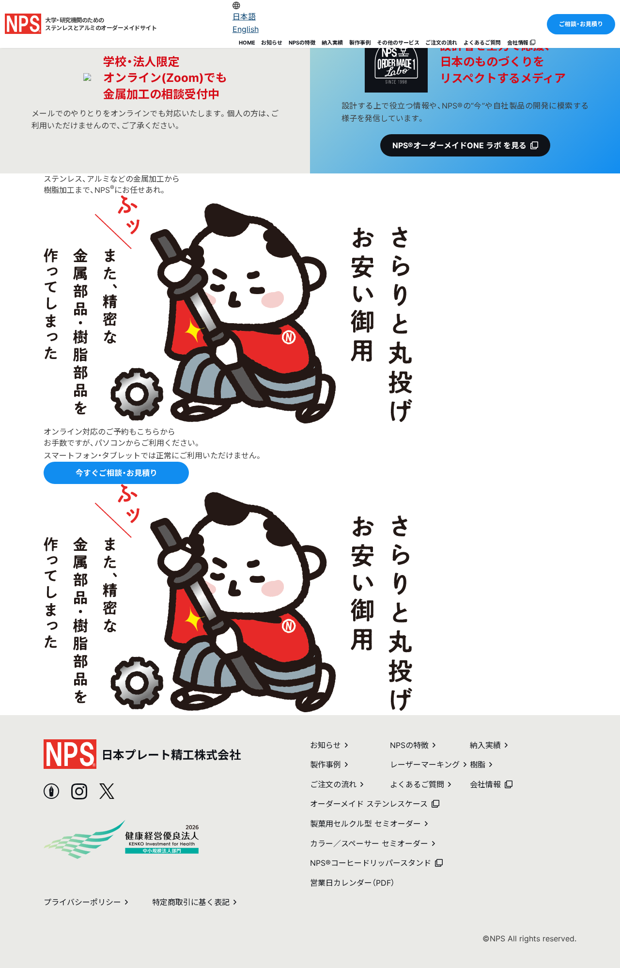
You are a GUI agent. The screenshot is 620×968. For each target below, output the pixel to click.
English (245, 29)
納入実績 (332, 42)
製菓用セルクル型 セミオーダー (365, 823)
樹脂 (477, 764)
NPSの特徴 (302, 42)
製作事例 (360, 42)
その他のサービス (398, 42)
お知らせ (271, 42)
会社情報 (518, 42)
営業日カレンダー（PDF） (352, 883)
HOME (247, 42)
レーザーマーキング (425, 764)
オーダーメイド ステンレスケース (369, 804)
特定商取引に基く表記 (191, 902)
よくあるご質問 (482, 42)
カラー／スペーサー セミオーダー (369, 843)
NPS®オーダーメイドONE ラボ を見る (459, 145)
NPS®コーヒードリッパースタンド (370, 863)
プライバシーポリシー (82, 902)
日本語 (244, 16)
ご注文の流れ (441, 42)
